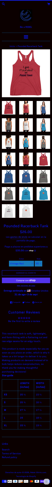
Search (6, 449)
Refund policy (9, 457)
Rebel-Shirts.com (38, 472)
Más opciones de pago (26, 285)
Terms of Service (11, 453)
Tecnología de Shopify (26, 476)
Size (38, 258)
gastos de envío (18, 237)
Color (21, 258)
